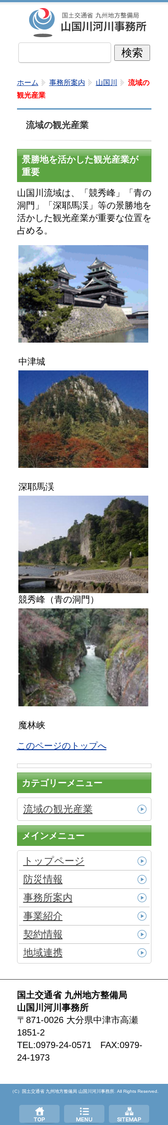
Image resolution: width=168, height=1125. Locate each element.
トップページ (39, 1114)
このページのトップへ (62, 746)
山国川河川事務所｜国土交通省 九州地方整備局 (89, 22)
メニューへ (84, 1114)
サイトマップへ (129, 1114)
